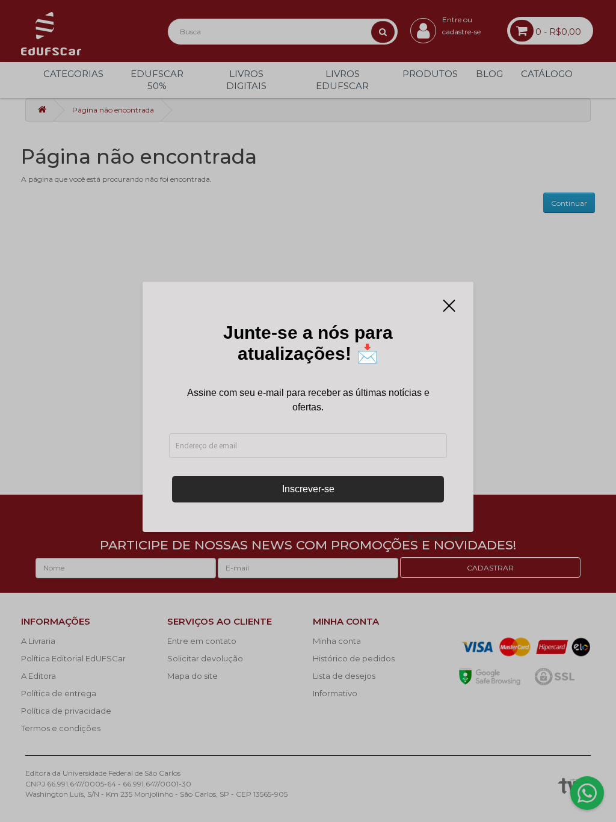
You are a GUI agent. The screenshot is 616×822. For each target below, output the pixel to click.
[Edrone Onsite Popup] (308, 411)
